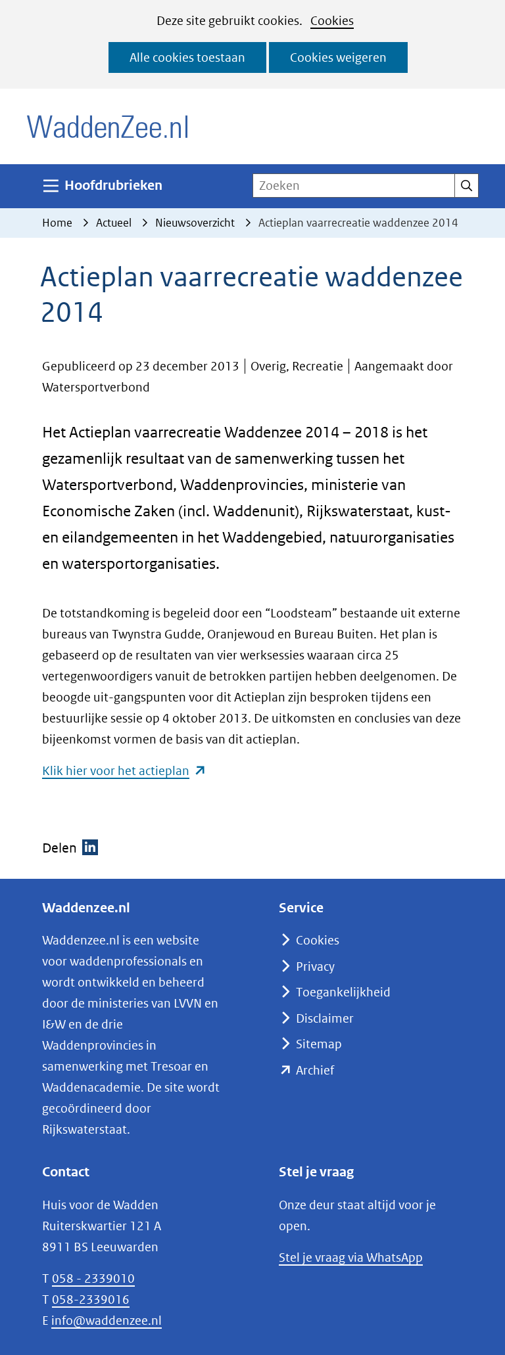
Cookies (332, 20)
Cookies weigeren (338, 57)
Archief (315, 1070)
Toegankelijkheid (343, 992)
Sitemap (319, 1044)
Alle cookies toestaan (187, 57)
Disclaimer (325, 1018)
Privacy (315, 966)
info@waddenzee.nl (106, 1320)
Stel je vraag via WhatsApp (351, 1257)
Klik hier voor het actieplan (124, 770)
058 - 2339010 (93, 1278)
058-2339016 (91, 1299)
